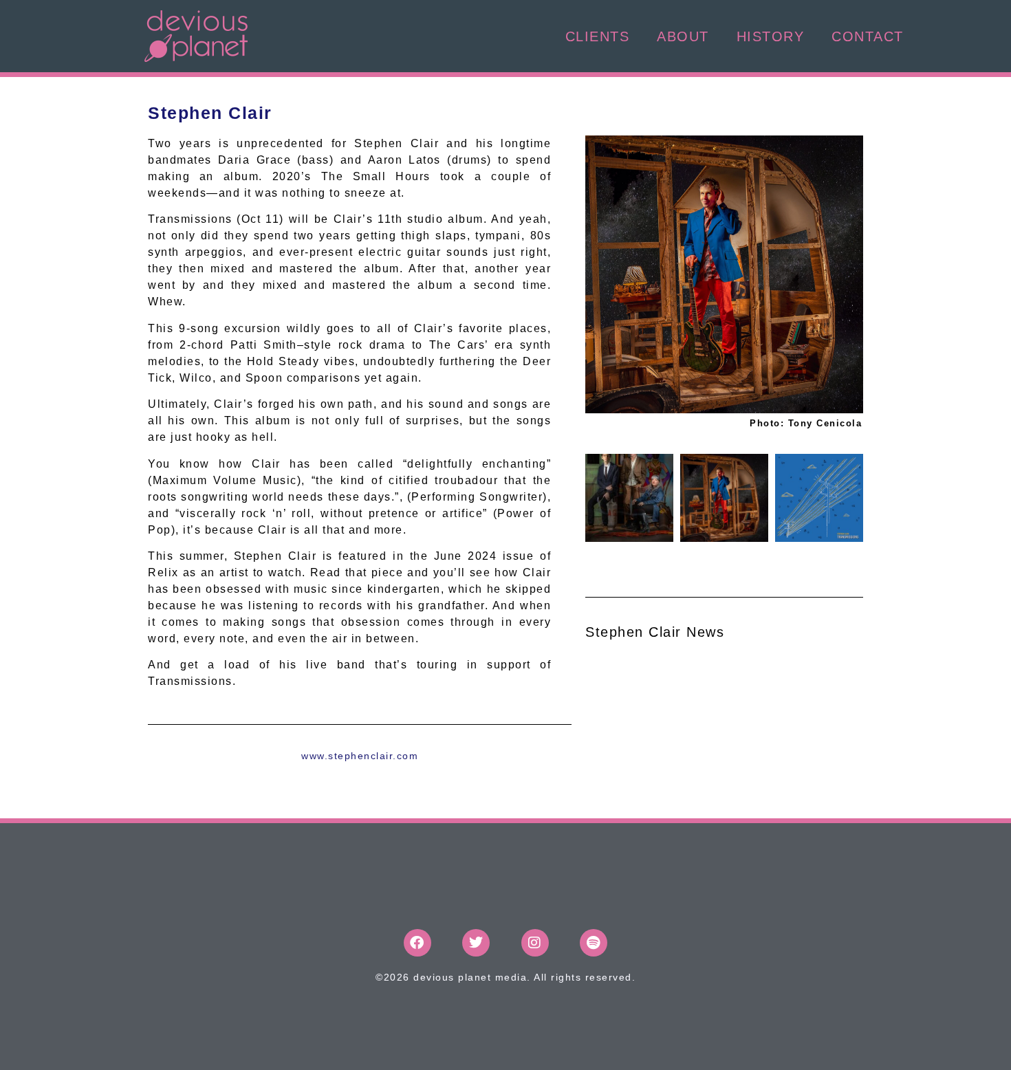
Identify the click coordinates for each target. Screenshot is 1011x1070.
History (771, 36)
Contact (867, 36)
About (683, 36)
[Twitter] (476, 943)
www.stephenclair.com (359, 755)
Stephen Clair (210, 112)
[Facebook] (417, 943)
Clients (597, 36)
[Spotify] (593, 943)
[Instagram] (535, 943)
